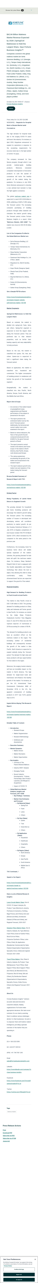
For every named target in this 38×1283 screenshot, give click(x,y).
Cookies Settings (19, 1269)
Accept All (19, 1279)
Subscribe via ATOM (9, 1138)
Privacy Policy (8, 1265)
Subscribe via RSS (8, 1135)
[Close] (35, 1259)
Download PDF (7, 1133)
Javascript (6, 1141)
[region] (19, 1270)
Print (4, 1130)
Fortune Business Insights (15, 104)
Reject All (19, 1274)
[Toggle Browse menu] (31, 10)
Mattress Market (12, 1111)
